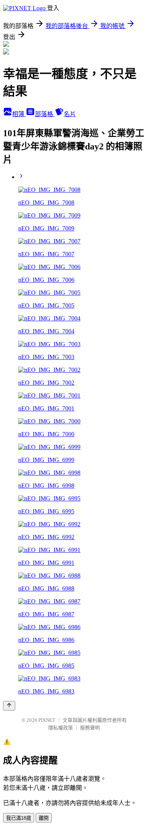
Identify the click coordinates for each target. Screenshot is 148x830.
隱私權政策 (60, 728)
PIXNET (46, 720)
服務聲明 (90, 728)
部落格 (45, 114)
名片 (70, 114)
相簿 (19, 114)
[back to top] (9, 705)
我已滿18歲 (18, 818)
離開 (44, 818)
